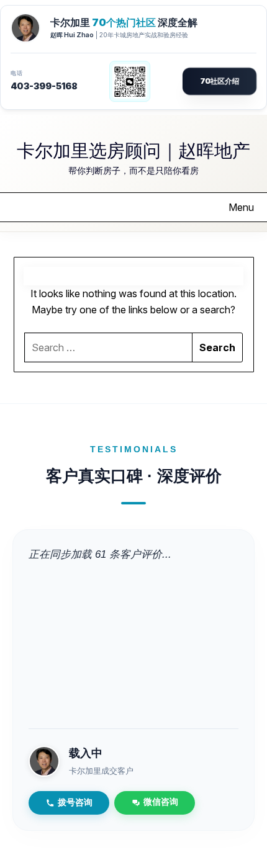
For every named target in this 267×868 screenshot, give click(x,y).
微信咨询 (160, 802)
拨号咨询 (75, 802)
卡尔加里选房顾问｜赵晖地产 (133, 149)
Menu (241, 207)
